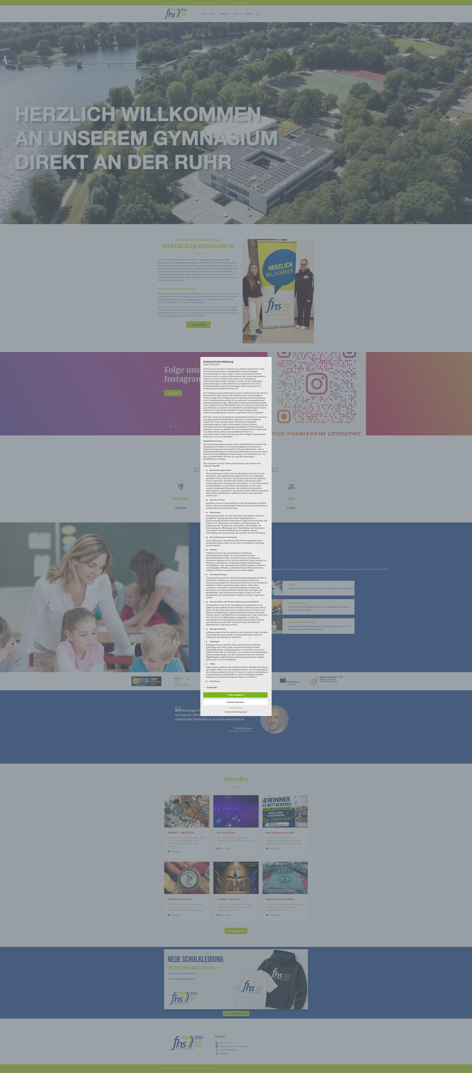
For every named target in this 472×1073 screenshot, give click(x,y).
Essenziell (212, 687)
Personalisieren (236, 708)
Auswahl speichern (235, 702)
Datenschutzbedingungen (236, 712)
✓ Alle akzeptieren (235, 695)
